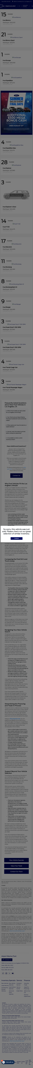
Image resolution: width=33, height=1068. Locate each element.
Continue (16, 538)
